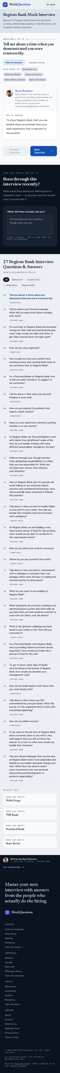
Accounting (10, 933)
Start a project (18, 1066)
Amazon (9, 958)
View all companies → (16, 975)
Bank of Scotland (37, 79)
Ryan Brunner (24, 91)
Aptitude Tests (12, 1028)
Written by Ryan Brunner (23, 859)
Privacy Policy (12, 1032)
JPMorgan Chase (13, 971)
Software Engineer (14, 929)
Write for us (11, 1024)
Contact (9, 1019)
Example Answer (37, 62)
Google (8, 962)
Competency (11, 285)
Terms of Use (11, 1037)
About (8, 1015)
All (6, 279)
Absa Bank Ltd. (29, 69)
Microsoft (9, 966)
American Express (33, 74)
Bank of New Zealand (15, 79)
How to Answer (14, 62)
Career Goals (33, 279)
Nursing (9, 938)
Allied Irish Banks (12, 74)
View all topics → (13, 1004)
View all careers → (14, 947)
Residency (10, 999)
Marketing (10, 942)
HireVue (9, 995)
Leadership (10, 991)
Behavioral (17, 279)
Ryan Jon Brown (22, 1064)
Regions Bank (28, 285)
